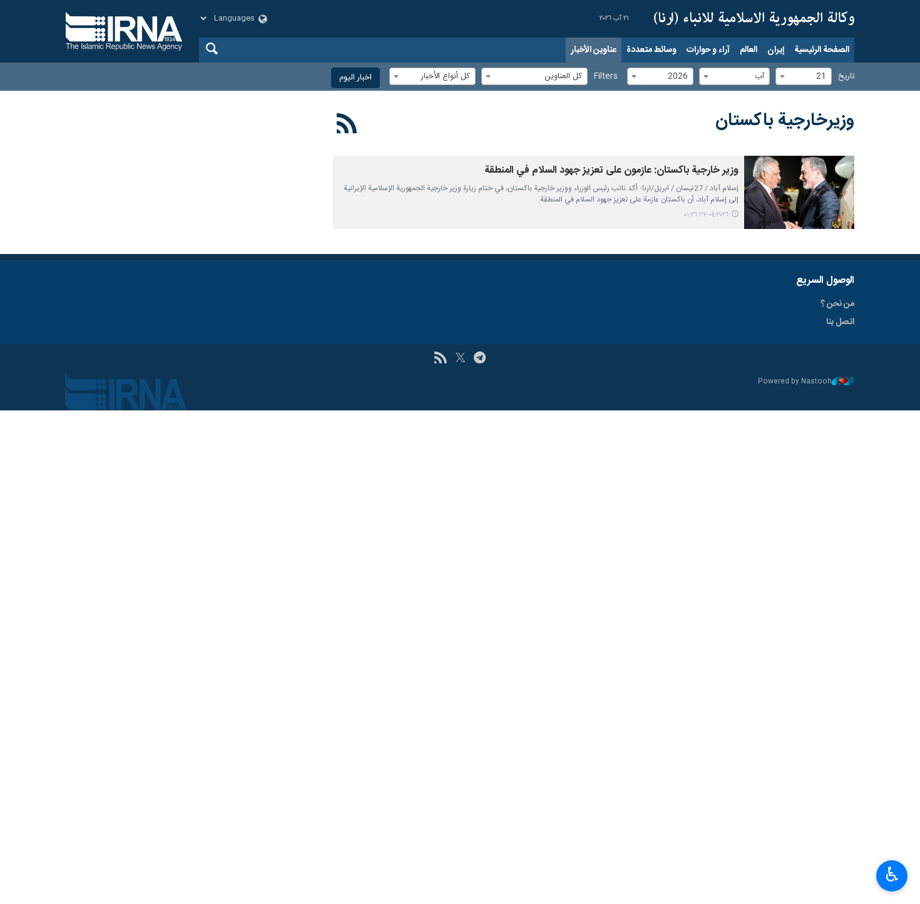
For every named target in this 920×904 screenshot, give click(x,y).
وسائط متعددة (651, 50)
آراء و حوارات (708, 50)
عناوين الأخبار (593, 50)
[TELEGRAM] (479, 359)
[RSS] (347, 125)
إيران (775, 50)
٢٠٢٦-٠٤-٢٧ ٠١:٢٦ (705, 215)
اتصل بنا (840, 322)
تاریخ (846, 76)
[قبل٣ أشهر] (799, 192)
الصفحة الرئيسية (821, 50)
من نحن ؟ (837, 304)
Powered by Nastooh (795, 382)
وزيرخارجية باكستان (784, 120)
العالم (748, 50)
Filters (606, 76)
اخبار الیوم (355, 77)
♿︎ (892, 874)
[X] (460, 359)
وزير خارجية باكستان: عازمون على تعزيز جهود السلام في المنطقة (611, 170)
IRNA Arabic (754, 18)
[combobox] (803, 76)
